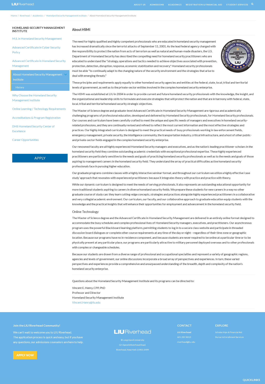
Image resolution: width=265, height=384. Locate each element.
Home (14, 15)
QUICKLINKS (251, 379)
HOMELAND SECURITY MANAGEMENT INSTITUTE (38, 29)
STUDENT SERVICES (237, 4)
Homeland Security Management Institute (66, 15)
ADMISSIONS (157, 4)
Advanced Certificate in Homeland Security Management (39, 63)
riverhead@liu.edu (186, 342)
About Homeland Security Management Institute (37, 77)
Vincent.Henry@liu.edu (86, 302)
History (20, 87)
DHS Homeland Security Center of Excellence (33, 128)
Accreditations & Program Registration (36, 117)
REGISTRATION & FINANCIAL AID (204, 4)
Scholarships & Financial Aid (228, 332)
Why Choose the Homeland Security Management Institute (34, 97)
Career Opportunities (25, 139)
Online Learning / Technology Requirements (39, 108)
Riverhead (25, 15)
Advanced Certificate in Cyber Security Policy (36, 50)
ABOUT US (140, 4)
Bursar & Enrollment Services (229, 337)
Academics (38, 15)
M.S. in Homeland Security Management (37, 38)
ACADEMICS (175, 4)
